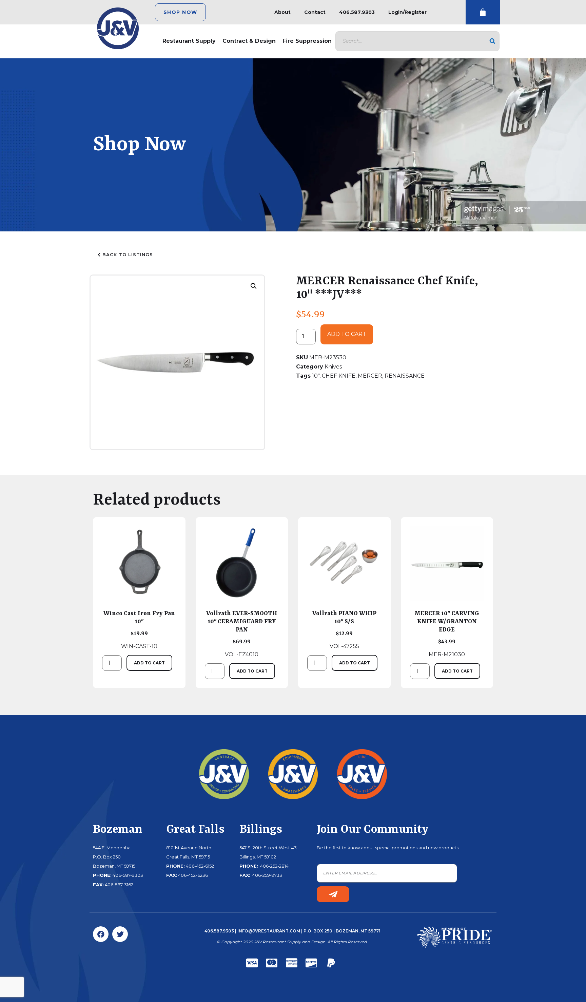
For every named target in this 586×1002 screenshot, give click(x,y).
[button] (254, 286)
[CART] (482, 12)
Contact (315, 12)
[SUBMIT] (333, 894)
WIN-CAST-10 (139, 629)
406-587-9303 (128, 875)
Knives (333, 366)
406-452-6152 (200, 866)
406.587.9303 (357, 12)
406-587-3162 (119, 884)
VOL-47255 (344, 629)
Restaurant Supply (189, 41)
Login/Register (407, 12)
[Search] (492, 41)
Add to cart (346, 334)
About (282, 12)
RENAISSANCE (405, 376)
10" (315, 376)
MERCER (370, 376)
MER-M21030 (446, 634)
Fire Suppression (307, 41)
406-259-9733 (266, 875)
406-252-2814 (274, 866)
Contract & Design (249, 41)
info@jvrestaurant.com (268, 930)
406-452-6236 (193, 875)
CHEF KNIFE (338, 376)
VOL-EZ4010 (241, 634)
